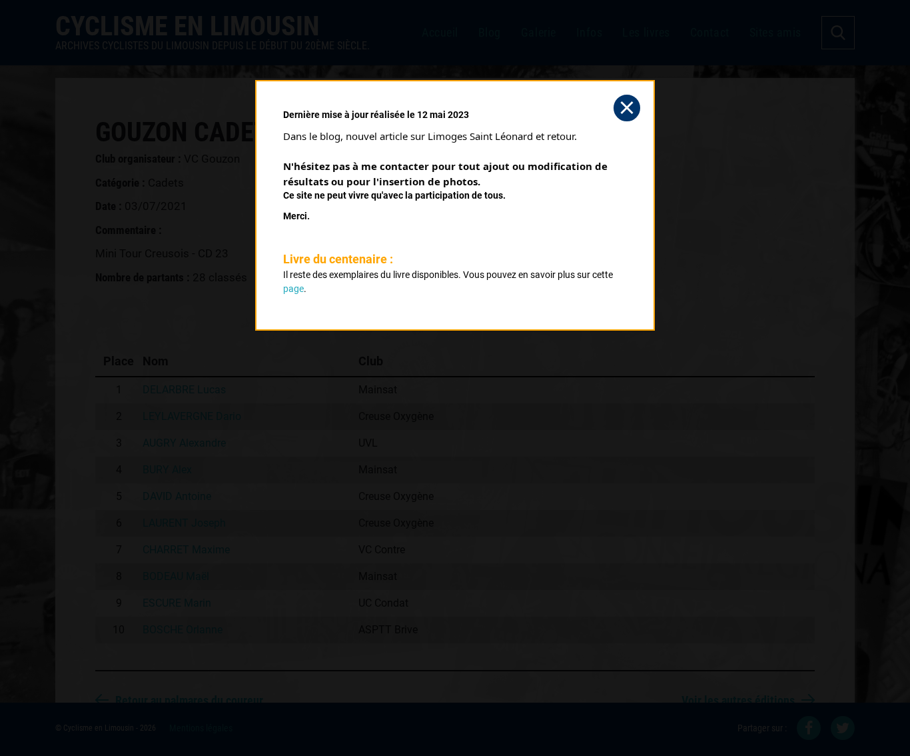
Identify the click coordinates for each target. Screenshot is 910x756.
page (293, 288)
